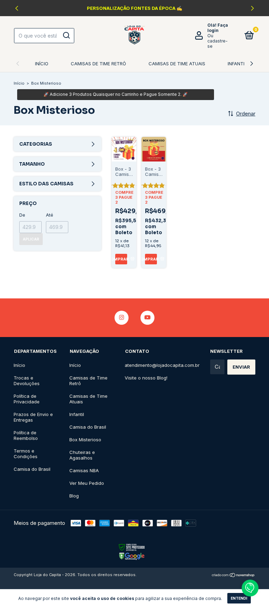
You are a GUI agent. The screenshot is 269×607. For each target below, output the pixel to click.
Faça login (217, 27)
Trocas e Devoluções (27, 380)
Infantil (237, 63)
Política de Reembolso (26, 435)
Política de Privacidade (27, 398)
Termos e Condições (25, 453)
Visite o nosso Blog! (146, 378)
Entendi (239, 598)
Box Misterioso (85, 439)
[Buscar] (66, 35)
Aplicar (31, 239)
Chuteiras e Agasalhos (82, 455)
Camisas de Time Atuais (177, 63)
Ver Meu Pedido (86, 483)
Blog (74, 496)
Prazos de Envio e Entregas (33, 417)
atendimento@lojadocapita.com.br (162, 365)
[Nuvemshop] (233, 575)
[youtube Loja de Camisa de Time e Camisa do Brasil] (147, 318)
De (22, 215)
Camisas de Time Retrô (98, 63)
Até (49, 215)
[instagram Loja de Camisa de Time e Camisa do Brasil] (122, 318)
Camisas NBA (84, 470)
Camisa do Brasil (32, 469)
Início (41, 63)
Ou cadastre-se (217, 41)
